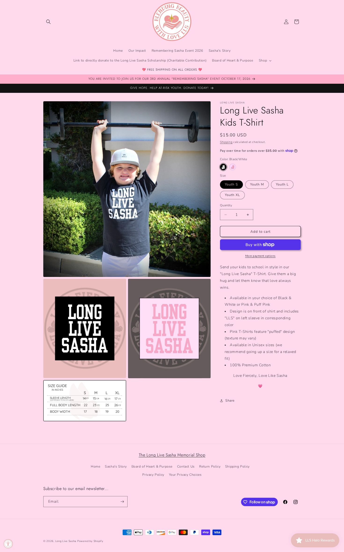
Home (95, 467)
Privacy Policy (153, 475)
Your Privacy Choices (185, 475)
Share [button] (229, 400)
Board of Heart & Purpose (152, 467)
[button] (48, 22)
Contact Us (186, 467)
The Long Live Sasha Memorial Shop (172, 455)
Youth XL (232, 195)
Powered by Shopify (90, 541)
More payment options (260, 256)
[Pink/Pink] (232, 167)
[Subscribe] (122, 501)
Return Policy (209, 467)
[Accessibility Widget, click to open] (8, 543)
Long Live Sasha (66, 541)
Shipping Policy (237, 467)
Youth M (257, 184)
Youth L (282, 184)
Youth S (231, 184)
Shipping (226, 142)
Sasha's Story (116, 467)
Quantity (226, 205)
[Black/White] (223, 167)
